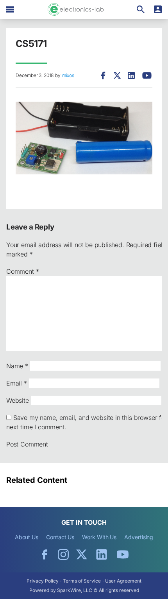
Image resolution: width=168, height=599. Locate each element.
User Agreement (123, 581)
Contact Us (60, 537)
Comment (22, 271)
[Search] (141, 9)
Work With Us (99, 537)
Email (16, 383)
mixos (68, 75)
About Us (26, 537)
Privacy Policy (43, 581)
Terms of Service (82, 581)
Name (17, 366)
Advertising (138, 537)
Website (17, 400)
